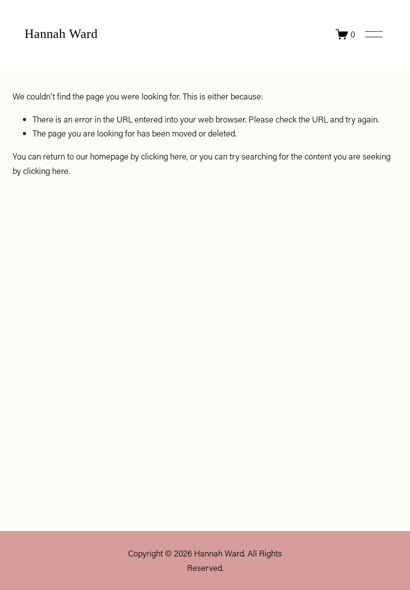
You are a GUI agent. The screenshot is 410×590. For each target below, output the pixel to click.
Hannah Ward (61, 33)
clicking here (163, 156)
